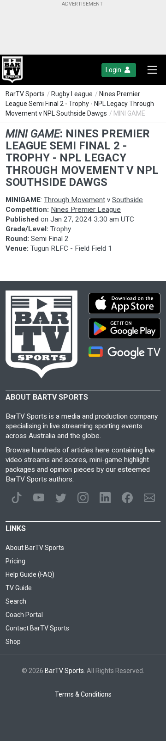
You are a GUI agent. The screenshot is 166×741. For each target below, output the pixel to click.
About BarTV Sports (35, 547)
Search (16, 601)
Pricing (15, 561)
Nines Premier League (86, 209)
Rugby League (72, 94)
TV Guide (19, 588)
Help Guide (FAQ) (30, 574)
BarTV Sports (25, 94)
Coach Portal (24, 614)
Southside (127, 200)
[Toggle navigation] (152, 69)
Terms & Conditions (83, 694)
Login (114, 70)
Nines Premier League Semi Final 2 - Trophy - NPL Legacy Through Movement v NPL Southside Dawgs (80, 103)
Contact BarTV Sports (37, 628)
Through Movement (74, 200)
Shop (13, 641)
